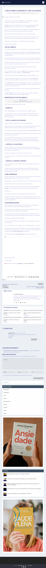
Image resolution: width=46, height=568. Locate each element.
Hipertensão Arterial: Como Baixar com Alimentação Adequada (16, 350)
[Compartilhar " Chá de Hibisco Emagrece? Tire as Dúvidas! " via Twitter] (18, 277)
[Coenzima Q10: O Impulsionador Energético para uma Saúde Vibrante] (4, 479)
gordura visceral (34, 130)
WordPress (30, 565)
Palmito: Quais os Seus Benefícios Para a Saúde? (33, 320)
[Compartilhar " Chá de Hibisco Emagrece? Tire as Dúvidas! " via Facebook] (15, 277)
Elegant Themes (21, 565)
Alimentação (23, 13)
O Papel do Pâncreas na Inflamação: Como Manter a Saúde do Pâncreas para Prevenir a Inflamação (23, 484)
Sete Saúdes (31, 13)
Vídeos (4, 413)
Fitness (27, 13)
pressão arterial (26, 72)
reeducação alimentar (21, 234)
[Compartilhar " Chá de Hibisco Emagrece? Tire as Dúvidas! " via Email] (23, 277)
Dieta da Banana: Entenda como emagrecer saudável (18, 473)
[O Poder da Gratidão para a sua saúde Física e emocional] (4, 494)
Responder (34, 339)
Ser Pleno (5, 407)
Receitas (5, 404)
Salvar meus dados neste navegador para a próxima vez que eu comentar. (18, 375)
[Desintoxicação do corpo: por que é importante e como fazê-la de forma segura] (4, 489)
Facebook (27, 263)
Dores (4, 395)
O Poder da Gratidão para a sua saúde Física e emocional (19, 493)
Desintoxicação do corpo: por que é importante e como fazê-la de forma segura (24, 488)
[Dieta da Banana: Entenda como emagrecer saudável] (4, 474)
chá (6, 62)
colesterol (23, 71)
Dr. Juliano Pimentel (16, 13)
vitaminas (10, 82)
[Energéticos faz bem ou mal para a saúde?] (12, 317)
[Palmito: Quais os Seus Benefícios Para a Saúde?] (33, 317)
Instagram (21, 263)
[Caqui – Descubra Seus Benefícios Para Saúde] (33, 310)
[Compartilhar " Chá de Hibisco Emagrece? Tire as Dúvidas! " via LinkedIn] (20, 277)
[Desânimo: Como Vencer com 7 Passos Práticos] (12, 310)
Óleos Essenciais (6, 401)
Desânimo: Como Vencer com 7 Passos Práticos (11, 313)
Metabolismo (6, 392)
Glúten (4, 410)
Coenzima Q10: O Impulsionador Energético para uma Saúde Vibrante (21, 478)
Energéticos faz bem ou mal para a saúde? (11, 320)
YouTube (32, 263)
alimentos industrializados (18, 231)
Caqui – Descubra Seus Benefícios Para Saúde (32, 313)
